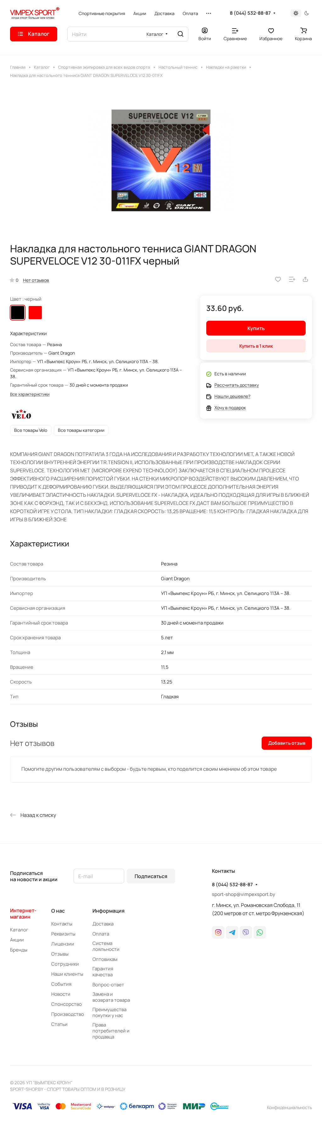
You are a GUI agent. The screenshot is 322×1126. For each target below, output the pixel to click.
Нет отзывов (36, 280)
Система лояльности (105, 946)
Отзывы (60, 954)
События (61, 984)
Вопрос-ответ (108, 984)
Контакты (61, 923)
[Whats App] (259, 932)
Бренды (18, 949)
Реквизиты (63, 933)
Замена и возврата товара (111, 997)
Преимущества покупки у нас (109, 1012)
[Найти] (180, 34)
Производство (67, 1014)
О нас (58, 910)
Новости (60, 994)
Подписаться (151, 876)
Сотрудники (65, 964)
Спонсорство (66, 1004)
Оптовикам (104, 959)
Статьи (59, 1024)
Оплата (100, 933)
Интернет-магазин (23, 913)
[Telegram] (232, 932)
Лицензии (62, 944)
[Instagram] (218, 932)
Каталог (19, 929)
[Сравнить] (292, 279)
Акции (17, 939)
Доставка (103, 923)
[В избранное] (278, 279)
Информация (108, 910)
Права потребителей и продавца (111, 1030)
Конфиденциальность (289, 1107)
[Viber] (246, 932)
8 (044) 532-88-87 (250, 13)
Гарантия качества (102, 971)
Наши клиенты (67, 974)
